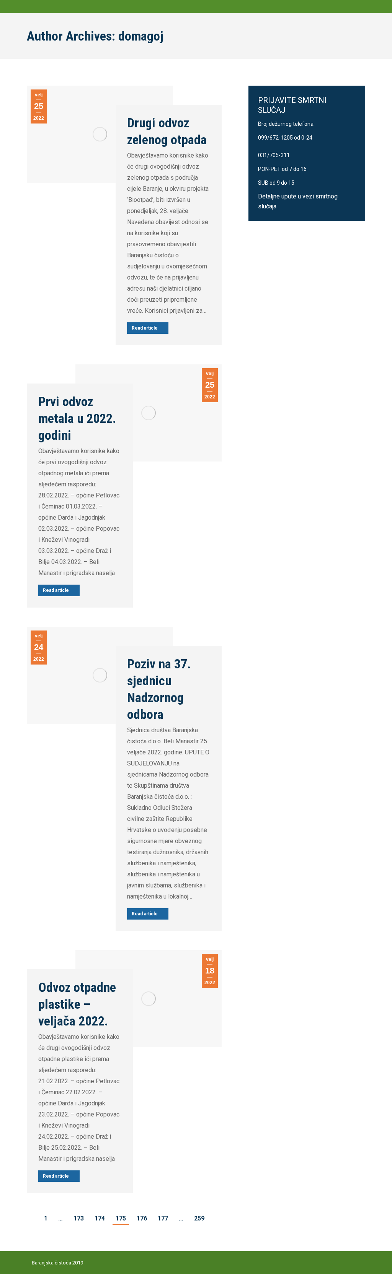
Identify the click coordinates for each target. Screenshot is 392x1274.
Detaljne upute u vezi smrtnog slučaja (298, 201)
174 (100, 1218)
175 (121, 1218)
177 (163, 1218)
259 (199, 1218)
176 (142, 1218)
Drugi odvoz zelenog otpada (167, 131)
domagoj (140, 36)
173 (79, 1218)
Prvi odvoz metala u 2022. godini (77, 418)
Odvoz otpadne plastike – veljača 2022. (77, 1004)
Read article (145, 328)
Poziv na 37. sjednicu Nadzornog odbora (159, 689)
